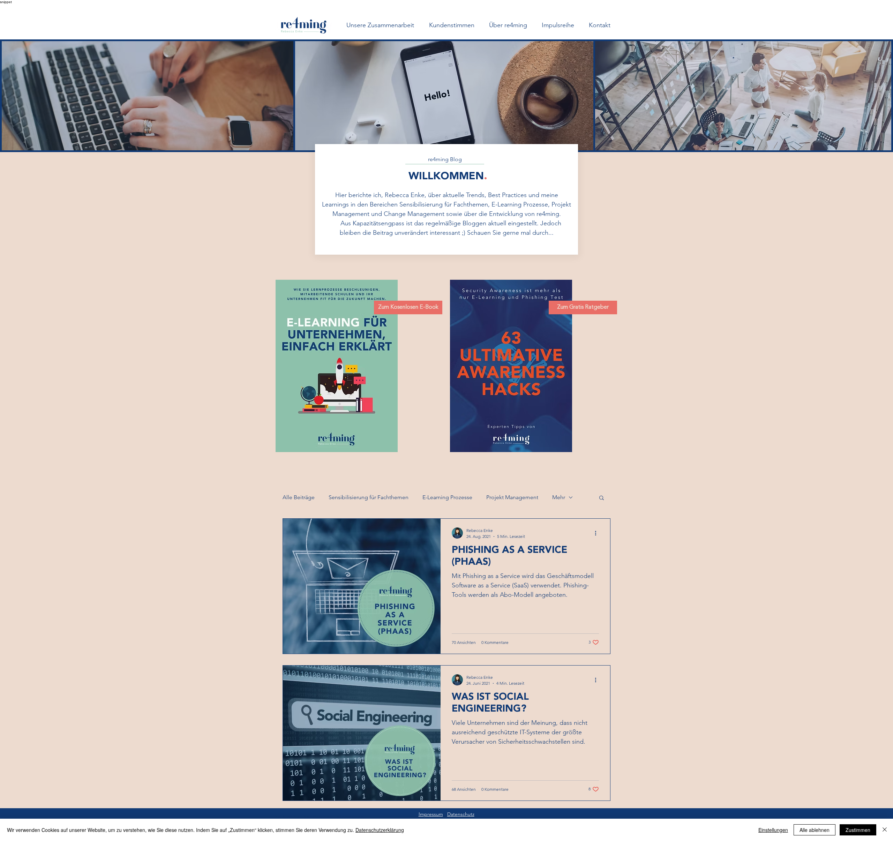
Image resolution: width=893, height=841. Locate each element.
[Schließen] (884, 829)
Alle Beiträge (299, 497)
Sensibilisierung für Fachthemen (368, 497)
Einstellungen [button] (773, 829)
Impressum (431, 814)
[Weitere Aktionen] (598, 533)
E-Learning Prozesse (447, 497)
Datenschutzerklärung (379, 829)
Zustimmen (858, 829)
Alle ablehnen (815, 829)
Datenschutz (460, 814)
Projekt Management (512, 497)
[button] (601, 498)
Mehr (558, 497)
